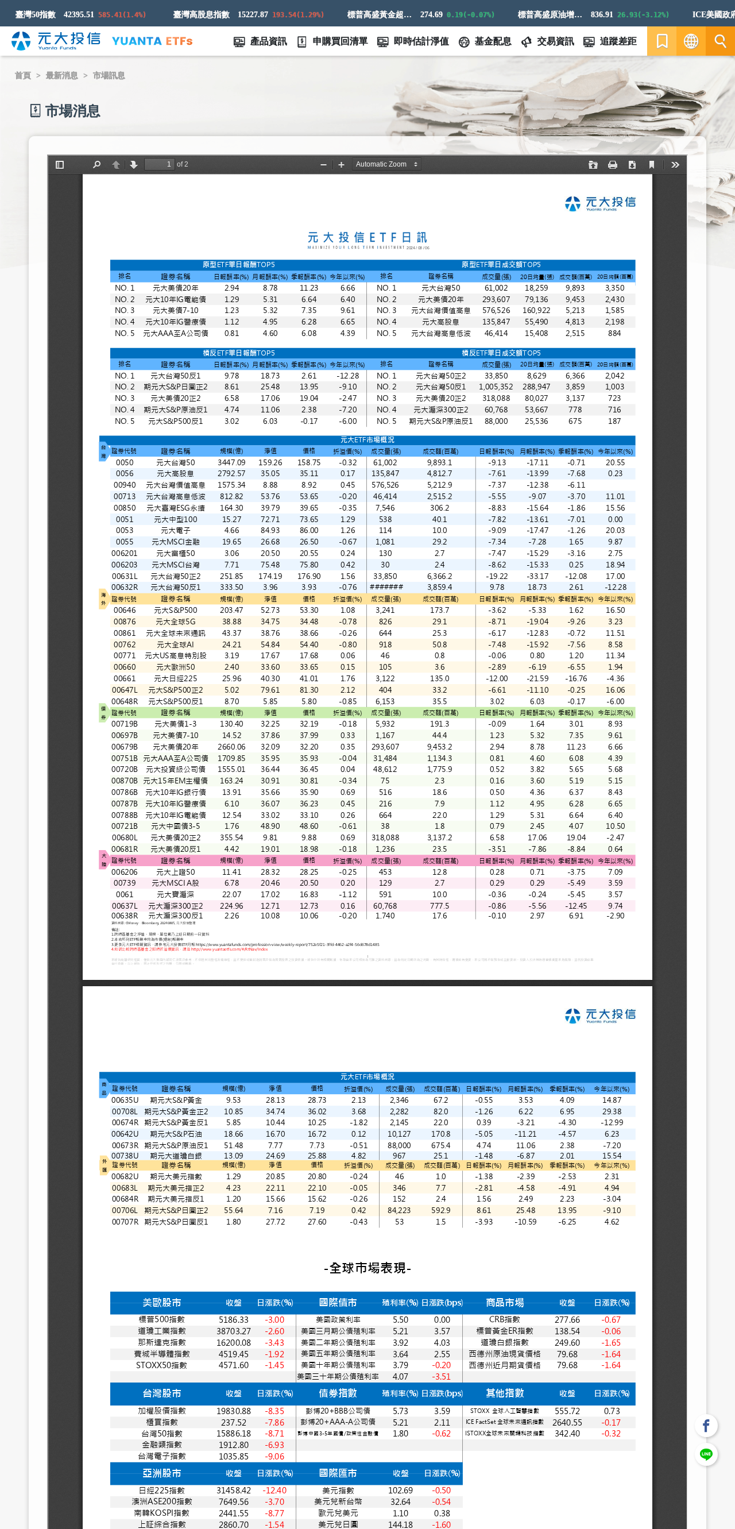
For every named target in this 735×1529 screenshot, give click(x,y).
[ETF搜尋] (720, 41)
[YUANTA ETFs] (152, 41)
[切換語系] (691, 41)
